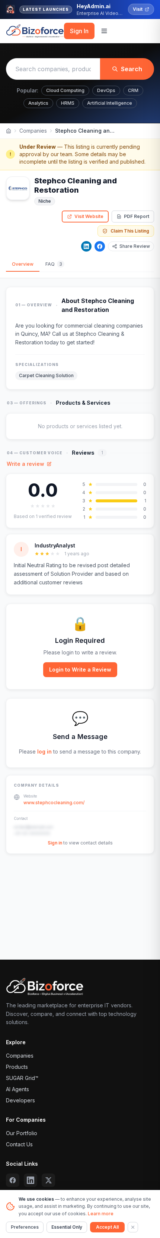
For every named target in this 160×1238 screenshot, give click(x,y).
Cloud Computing (65, 90)
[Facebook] (100, 246)
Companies (33, 130)
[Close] (133, 1227)
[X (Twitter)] (48, 1180)
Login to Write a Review (80, 669)
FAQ (53, 264)
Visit (138, 9)
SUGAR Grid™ (22, 1078)
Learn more (100, 1213)
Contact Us (19, 1144)
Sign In (79, 31)
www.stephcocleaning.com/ (53, 802)
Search (131, 69)
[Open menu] (104, 31)
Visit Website (88, 216)
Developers (20, 1100)
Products (17, 1067)
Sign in (55, 843)
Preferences (25, 1227)
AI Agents (17, 1089)
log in (44, 751)
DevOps (106, 90)
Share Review (134, 246)
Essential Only (66, 1227)
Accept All (107, 1227)
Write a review (25, 464)
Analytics (38, 103)
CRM (133, 90)
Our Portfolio (21, 1133)
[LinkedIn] (86, 246)
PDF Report (136, 216)
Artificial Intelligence (109, 103)
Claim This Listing (130, 231)
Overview (22, 264)
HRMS (67, 103)
